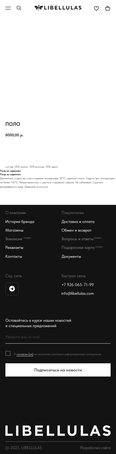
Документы (71, 256)
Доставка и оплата (78, 221)
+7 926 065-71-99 (78, 284)
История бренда (19, 221)
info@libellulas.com (77, 293)
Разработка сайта (95, 447)
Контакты (13, 256)
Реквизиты (14, 247)
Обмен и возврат (76, 230)
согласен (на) (24, 354)
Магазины (14, 230)
